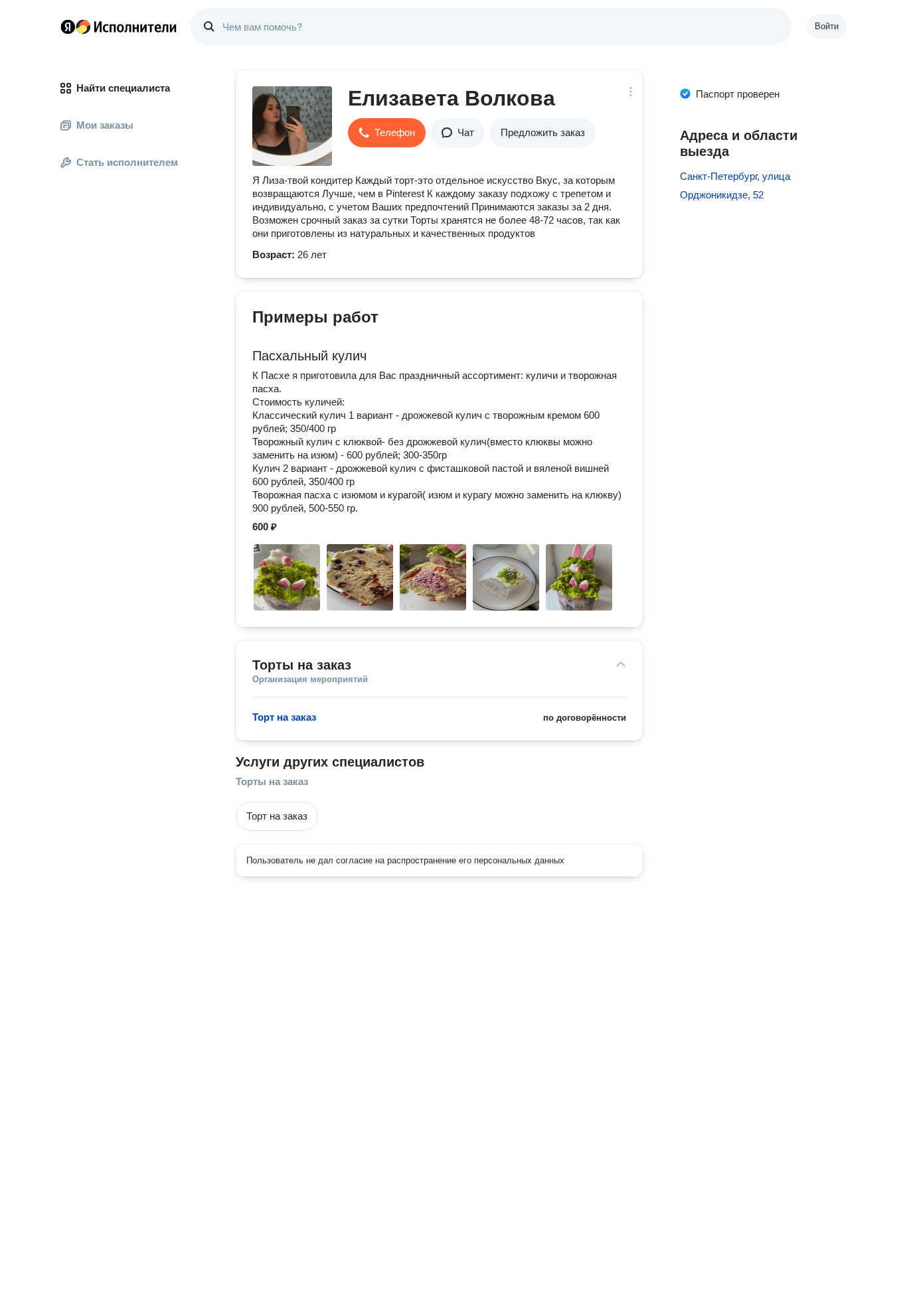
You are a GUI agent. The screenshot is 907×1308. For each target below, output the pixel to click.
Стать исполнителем (127, 162)
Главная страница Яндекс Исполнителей (118, 26)
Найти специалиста (123, 88)
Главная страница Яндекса (67, 26)
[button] (387, 132)
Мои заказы (104, 125)
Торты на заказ (272, 781)
